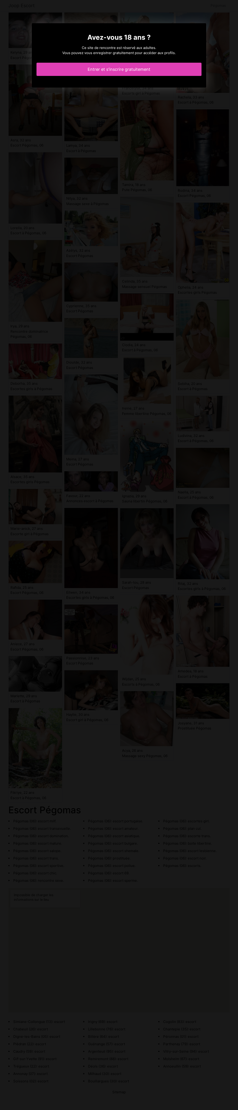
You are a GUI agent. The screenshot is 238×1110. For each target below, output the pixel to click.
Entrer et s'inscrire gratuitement (119, 69)
